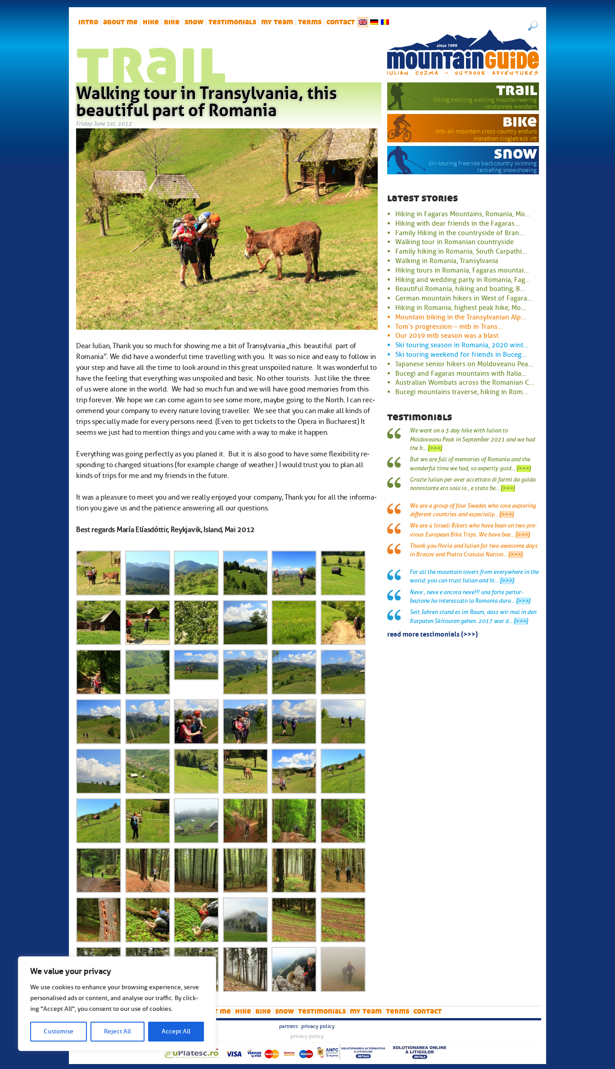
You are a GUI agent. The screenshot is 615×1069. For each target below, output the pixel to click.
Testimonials (232, 22)
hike (151, 22)
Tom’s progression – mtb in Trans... (449, 326)
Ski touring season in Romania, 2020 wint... (462, 345)
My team (277, 22)
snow (194, 22)
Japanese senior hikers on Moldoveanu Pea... (464, 363)
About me (120, 22)
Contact (340, 22)
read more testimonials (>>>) (432, 633)
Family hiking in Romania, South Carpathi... (461, 251)
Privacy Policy (318, 1026)
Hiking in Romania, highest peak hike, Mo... (460, 307)
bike (172, 22)
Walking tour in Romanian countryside (454, 241)
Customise (58, 1031)
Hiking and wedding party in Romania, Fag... (462, 279)
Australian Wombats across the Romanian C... (464, 382)
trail (516, 89)
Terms (309, 22)
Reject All (117, 1031)
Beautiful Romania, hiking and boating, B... (460, 288)
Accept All (176, 1031)
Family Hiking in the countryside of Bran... (460, 232)
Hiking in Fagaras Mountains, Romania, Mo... (462, 213)
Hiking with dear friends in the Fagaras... (457, 223)
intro (88, 22)
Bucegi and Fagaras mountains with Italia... (461, 373)
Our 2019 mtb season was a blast (446, 335)
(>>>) (435, 448)
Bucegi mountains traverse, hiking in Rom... (461, 391)
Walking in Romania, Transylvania (446, 260)
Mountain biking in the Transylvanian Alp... (460, 317)
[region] (117, 1003)
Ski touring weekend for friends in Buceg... (461, 354)
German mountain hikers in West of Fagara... (464, 298)
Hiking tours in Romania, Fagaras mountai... (462, 270)
